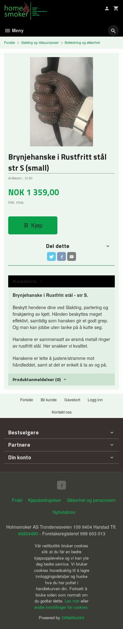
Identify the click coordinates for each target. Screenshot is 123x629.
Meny (17, 30)
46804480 (28, 533)
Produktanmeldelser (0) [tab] (37, 379)
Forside (9, 42)
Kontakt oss (62, 411)
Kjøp (37, 225)
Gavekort (72, 399)
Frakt (17, 500)
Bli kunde (49, 399)
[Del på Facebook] (61, 256)
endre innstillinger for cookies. (61, 607)
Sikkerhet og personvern (91, 500)
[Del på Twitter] (51, 256)
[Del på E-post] (71, 256)
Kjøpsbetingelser (44, 500)
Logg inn (95, 399)
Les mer (73, 601)
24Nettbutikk (73, 617)
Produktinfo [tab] (25, 281)
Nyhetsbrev (64, 512)
